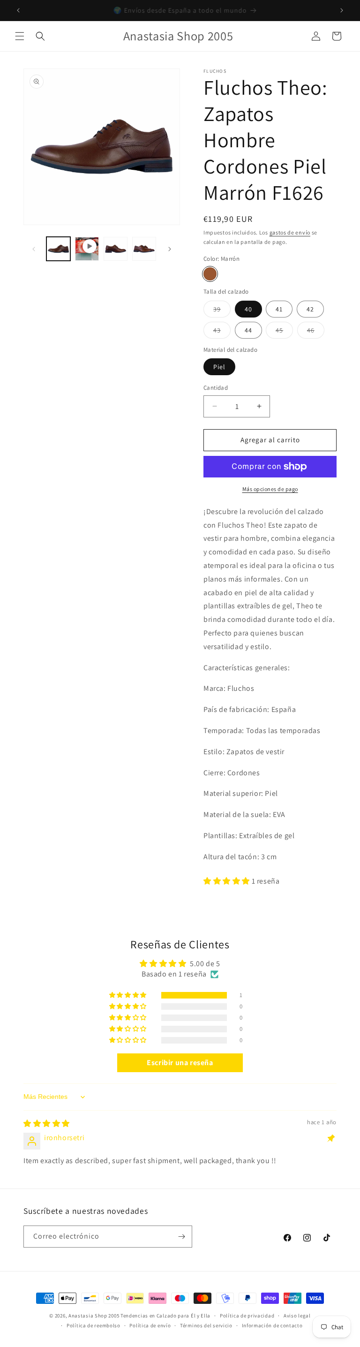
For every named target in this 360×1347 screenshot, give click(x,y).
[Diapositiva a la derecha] (169, 249)
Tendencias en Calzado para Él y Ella (165, 1315)
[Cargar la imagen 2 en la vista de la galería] (116, 249)
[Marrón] (210, 273)
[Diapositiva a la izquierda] (33, 249)
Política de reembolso (93, 1325)
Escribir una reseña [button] (180, 1062)
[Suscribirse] (181, 1237)
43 (222, 332)
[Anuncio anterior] (18, 10)
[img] (46, 1123)
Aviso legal (297, 1315)
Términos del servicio (206, 1325)
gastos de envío (290, 232)
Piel (219, 367)
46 (315, 332)
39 (222, 311)
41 (279, 309)
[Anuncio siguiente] (341, 10)
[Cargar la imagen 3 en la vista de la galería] (144, 249)
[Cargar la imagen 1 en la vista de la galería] (58, 249)
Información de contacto (272, 1325)
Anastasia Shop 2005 (93, 1315)
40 (248, 309)
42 (310, 309)
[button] (19, 36)
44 (248, 330)
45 (284, 332)
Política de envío (150, 1325)
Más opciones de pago (270, 488)
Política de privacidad (247, 1315)
